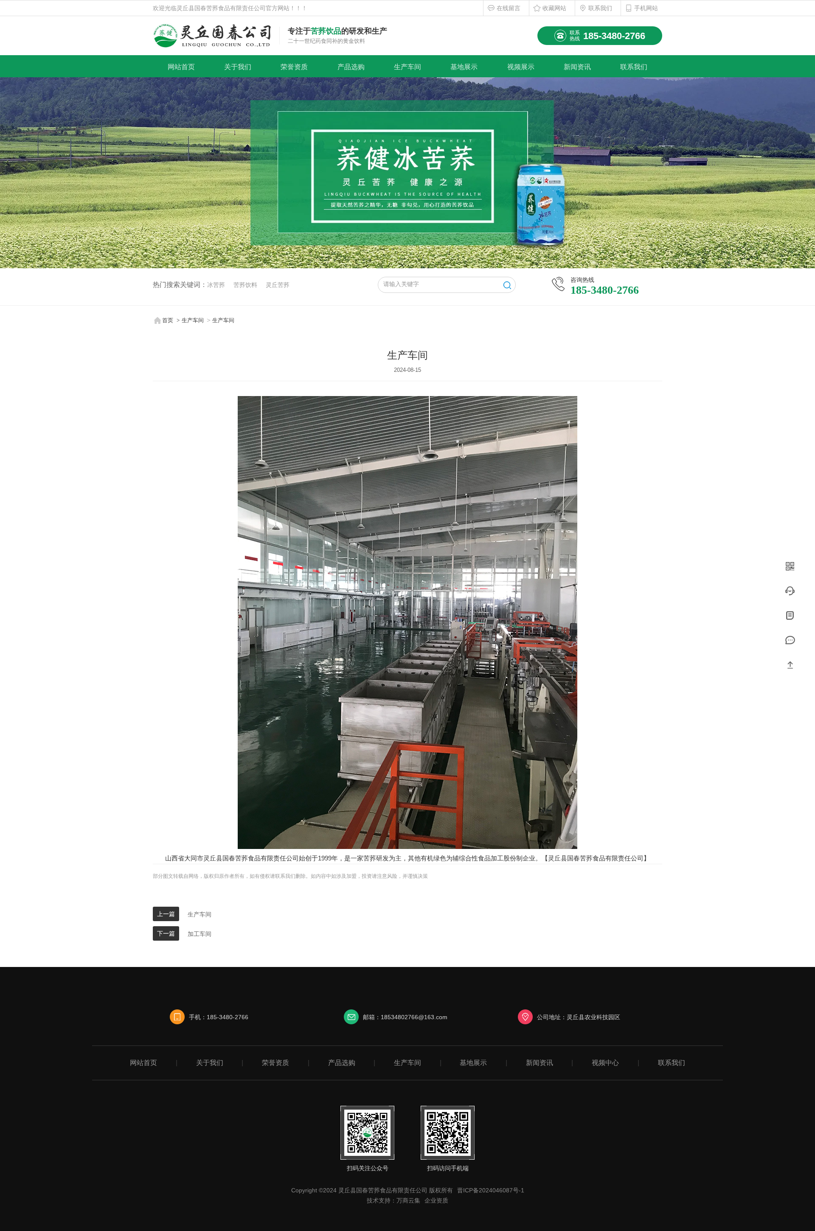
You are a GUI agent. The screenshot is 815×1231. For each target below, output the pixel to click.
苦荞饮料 (245, 284)
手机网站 (646, 8)
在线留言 (508, 8)
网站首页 (181, 66)
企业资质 (436, 1200)
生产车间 (407, 66)
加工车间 (199, 933)
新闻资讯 (577, 66)
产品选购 (351, 66)
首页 (167, 320)
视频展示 (520, 66)
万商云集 (408, 1200)
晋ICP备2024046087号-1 (490, 1190)
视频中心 (605, 1062)
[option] (407, 172)
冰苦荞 (216, 284)
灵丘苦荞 (277, 284)
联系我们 (600, 8)
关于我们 (237, 66)
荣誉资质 (294, 66)
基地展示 (464, 66)
